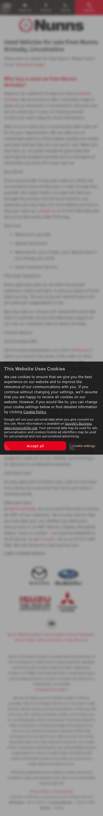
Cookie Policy (34, 411)
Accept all (35, 445)
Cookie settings (84, 445)
